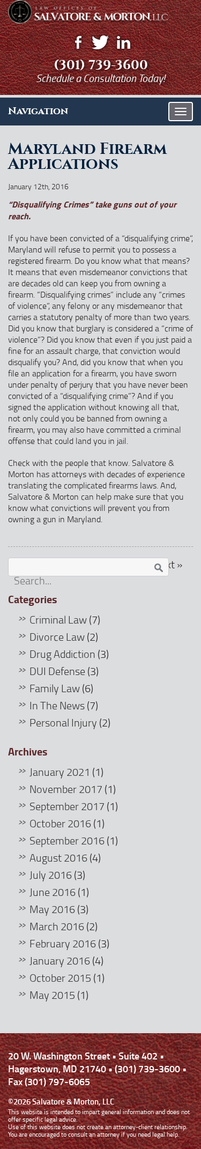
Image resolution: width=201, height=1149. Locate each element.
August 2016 (58, 857)
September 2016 (67, 840)
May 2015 (52, 994)
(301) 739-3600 (101, 65)
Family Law (54, 687)
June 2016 (52, 891)
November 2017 (65, 788)
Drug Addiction (62, 653)
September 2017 (67, 805)
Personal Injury (63, 722)
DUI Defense (57, 670)
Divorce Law (57, 636)
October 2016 (60, 823)
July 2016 (50, 874)
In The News (57, 705)
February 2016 (62, 943)
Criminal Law (58, 619)
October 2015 (60, 977)
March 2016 (56, 925)
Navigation (38, 111)
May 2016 (52, 908)
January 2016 (59, 960)
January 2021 (59, 771)
